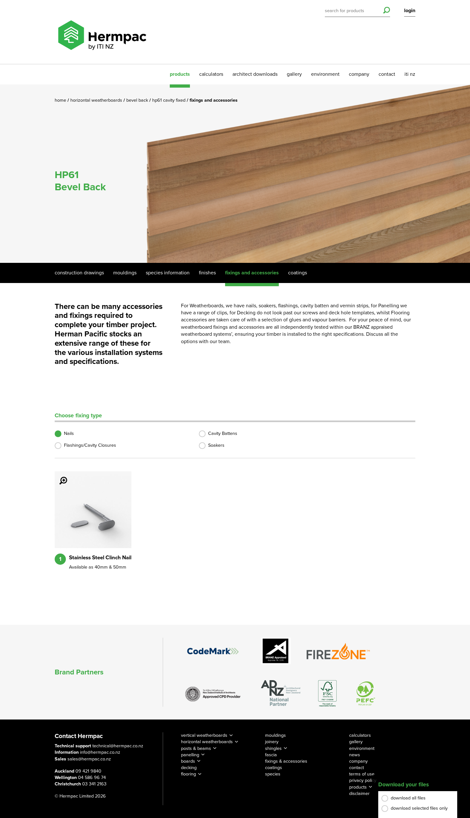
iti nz (409, 74)
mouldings (275, 735)
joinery (271, 741)
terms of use (361, 774)
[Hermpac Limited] (102, 32)
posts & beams (196, 748)
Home (61, 100)
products (180, 74)
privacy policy (362, 780)
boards (188, 761)
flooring (188, 774)
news (354, 755)
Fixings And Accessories (252, 273)
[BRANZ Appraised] (276, 651)
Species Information (168, 273)
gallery (294, 74)
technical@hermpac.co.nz (117, 746)
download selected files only (419, 808)
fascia (271, 755)
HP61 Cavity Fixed (169, 100)
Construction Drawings (79, 273)
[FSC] (327, 693)
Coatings (297, 273)
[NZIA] (213, 693)
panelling (190, 755)
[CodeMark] (213, 651)
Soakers (216, 445)
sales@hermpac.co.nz (89, 759)
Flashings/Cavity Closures (90, 445)
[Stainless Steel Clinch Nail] (59, 476)
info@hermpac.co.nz (100, 752)
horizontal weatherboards (207, 741)
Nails (69, 433)
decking (189, 767)
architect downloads (255, 74)
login (409, 10)
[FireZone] (339, 651)
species (272, 774)
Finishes (207, 273)
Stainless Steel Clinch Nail (100, 558)
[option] (235, 173)
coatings (273, 767)
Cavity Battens (222, 433)
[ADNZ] (280, 693)
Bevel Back (137, 100)
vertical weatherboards (204, 735)
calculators (211, 74)
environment (325, 74)
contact (387, 74)
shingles (273, 748)
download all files (408, 798)
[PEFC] (366, 693)
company (359, 74)
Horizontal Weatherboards (96, 100)
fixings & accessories (286, 761)
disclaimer (359, 793)
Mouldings (125, 273)
